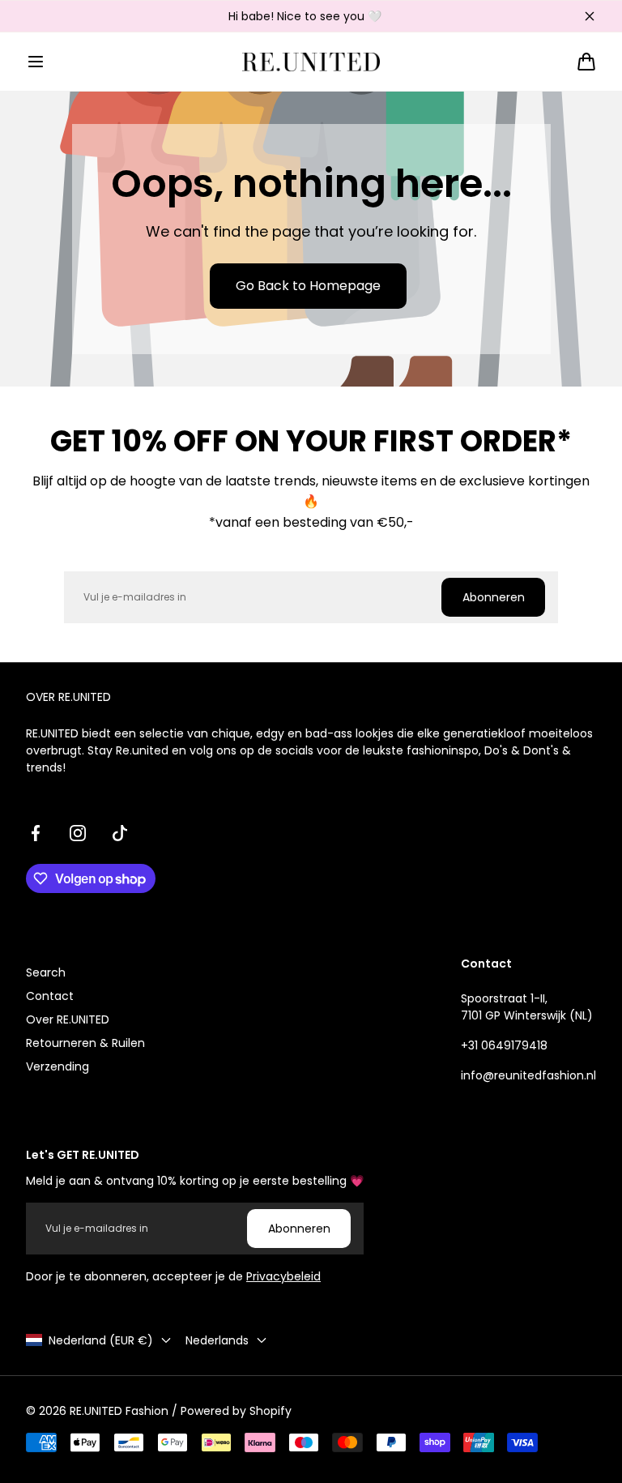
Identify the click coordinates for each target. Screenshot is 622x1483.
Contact (50, 996)
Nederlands (217, 1340)
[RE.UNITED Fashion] (311, 62)
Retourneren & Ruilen (85, 1043)
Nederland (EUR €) (101, 1340)
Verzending (57, 1066)
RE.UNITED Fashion (119, 1411)
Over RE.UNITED (67, 1019)
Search (46, 972)
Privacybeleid (283, 1276)
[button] (35, 61)
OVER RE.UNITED (68, 697)
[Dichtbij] (589, 16)
